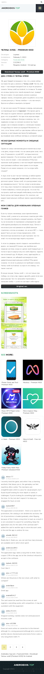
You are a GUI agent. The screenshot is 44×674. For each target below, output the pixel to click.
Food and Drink (18, 60)
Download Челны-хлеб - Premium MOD (22, 72)
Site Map (18, 669)
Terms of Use (28, 671)
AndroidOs (11, 8)
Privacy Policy (27, 669)
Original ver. (22, 286)
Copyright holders (16, 671)
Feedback (37, 669)
